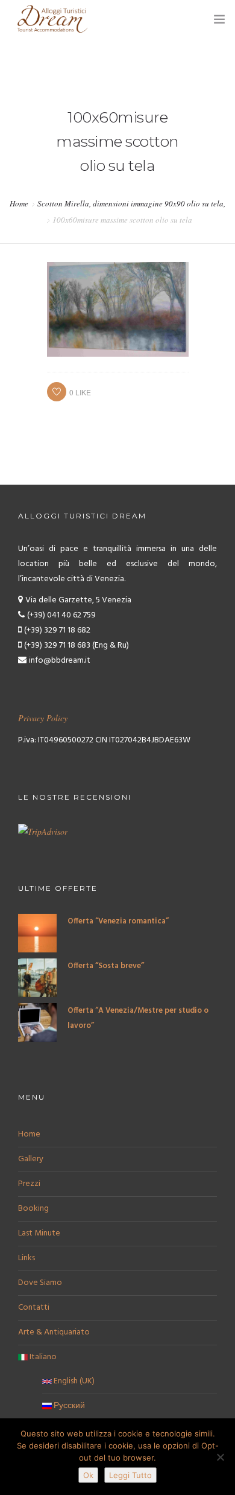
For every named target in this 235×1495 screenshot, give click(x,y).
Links (26, 1258)
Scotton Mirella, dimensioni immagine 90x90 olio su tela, (131, 203)
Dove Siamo (40, 1283)
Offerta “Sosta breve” (105, 966)
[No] (220, 1457)
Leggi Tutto (130, 1475)
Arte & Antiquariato (54, 1332)
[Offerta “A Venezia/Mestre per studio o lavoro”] (37, 1023)
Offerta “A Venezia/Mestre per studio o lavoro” (137, 1018)
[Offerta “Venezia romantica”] (37, 933)
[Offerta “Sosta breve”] (37, 978)
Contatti (33, 1308)
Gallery (30, 1159)
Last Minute (39, 1233)
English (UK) (73, 1381)
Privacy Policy (42, 718)
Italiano (42, 1357)
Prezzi (29, 1184)
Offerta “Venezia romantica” (118, 921)
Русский (68, 1406)
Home (19, 203)
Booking (33, 1209)
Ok (88, 1475)
